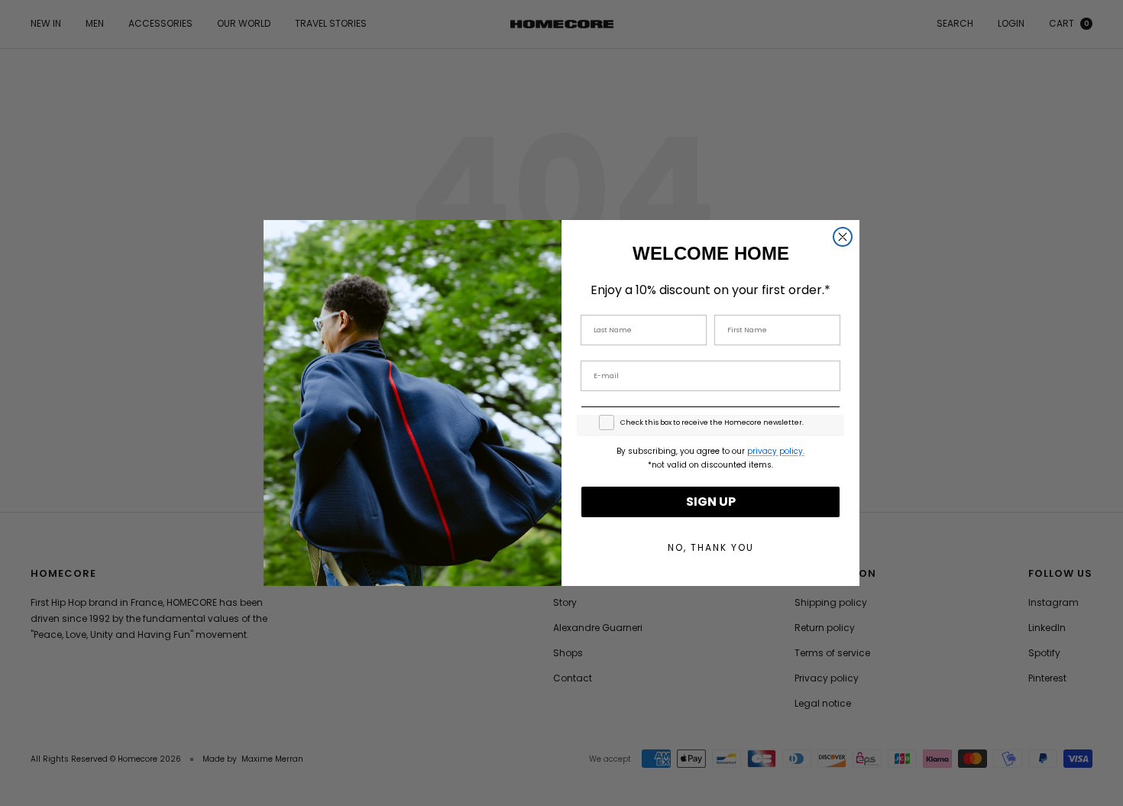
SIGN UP (711, 501)
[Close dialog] (842, 237)
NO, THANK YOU (711, 547)
